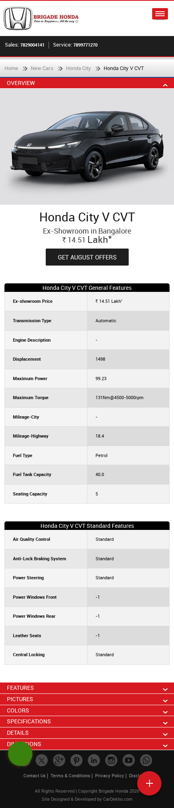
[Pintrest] (76, 760)
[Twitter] (42, 760)
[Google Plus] (59, 760)
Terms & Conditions (70, 775)
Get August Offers (87, 257)
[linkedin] (94, 760)
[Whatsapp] (146, 760)
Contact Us (34, 775)
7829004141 (32, 45)
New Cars (42, 68)
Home (11, 68)
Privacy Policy (109, 775)
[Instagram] (111, 760)
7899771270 (85, 45)
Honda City (78, 68)
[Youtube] (129, 760)
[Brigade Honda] (44, 18)
